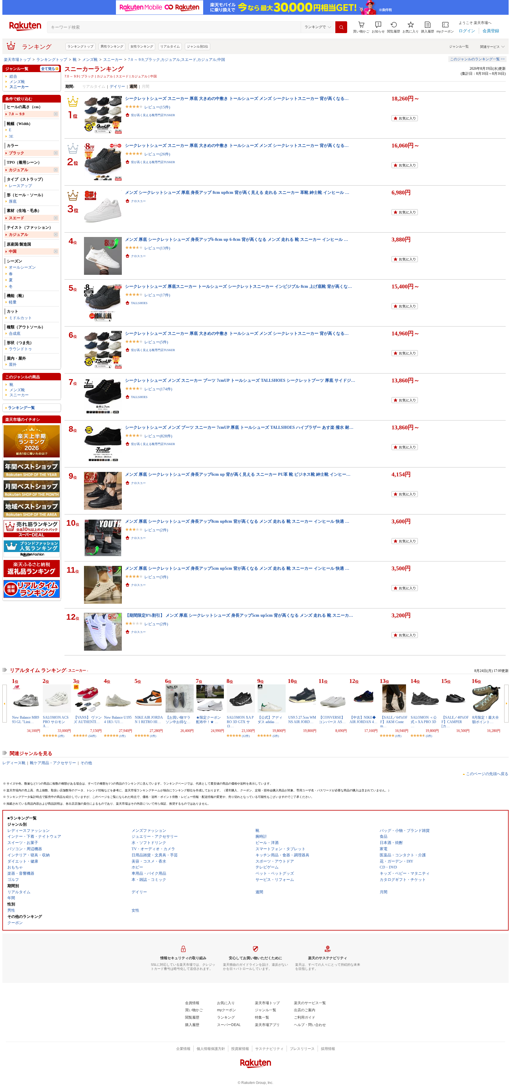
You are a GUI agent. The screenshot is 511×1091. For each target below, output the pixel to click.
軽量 (13, 302)
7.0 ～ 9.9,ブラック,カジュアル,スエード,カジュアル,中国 (176, 59)
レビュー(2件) (156, 530)
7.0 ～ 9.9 (17, 114)
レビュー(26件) (157, 154)
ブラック (16, 153)
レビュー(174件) (158, 389)
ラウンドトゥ (20, 349)
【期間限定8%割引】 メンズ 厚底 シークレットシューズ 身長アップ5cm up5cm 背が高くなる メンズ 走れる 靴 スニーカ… (239, 615)
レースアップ (20, 186)
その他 (86, 763)
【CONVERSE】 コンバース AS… (332, 719)
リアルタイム (170, 46)
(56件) (92, 736)
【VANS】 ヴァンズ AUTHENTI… (88, 719)
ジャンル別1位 (197, 46)
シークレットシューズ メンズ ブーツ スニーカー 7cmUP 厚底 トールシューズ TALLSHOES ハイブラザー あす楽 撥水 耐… (239, 427)
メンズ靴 (90, 59)
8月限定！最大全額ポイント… (485, 719)
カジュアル (18, 170)
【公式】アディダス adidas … (270, 719)
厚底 (13, 201)
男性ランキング (112, 46)
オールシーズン (22, 267)
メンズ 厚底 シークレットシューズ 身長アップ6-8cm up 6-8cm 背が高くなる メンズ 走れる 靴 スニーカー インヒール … (236, 239)
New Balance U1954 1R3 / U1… (118, 719)
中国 (13, 251)
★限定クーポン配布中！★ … (208, 719)
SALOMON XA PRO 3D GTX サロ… (240, 721)
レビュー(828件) (158, 436)
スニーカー (112, 59)
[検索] (341, 27)
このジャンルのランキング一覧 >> (477, 59)
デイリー (117, 86)
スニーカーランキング (94, 69)
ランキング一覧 (21, 407)
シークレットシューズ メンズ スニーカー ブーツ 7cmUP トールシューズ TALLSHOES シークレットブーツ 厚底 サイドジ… (240, 380)
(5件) (276, 736)
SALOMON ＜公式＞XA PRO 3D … (424, 721)
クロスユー (138, 201)
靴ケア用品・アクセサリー (53, 763)
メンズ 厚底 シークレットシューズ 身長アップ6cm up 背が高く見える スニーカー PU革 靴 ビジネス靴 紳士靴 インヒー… (237, 474)
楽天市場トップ (17, 59)
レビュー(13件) (157, 248)
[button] (378, 27)
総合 (13, 76)
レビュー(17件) (157, 295)
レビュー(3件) (156, 577)
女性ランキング (141, 46)
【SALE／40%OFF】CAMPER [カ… (455, 721)
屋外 (13, 364)
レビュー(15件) (157, 107)
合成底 (14, 333)
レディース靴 (13, 763)
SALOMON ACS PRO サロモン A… (56, 721)
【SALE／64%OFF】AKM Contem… (393, 721)
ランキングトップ (80, 46)
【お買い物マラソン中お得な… (178, 719)
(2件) (61, 736)
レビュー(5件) (156, 342)
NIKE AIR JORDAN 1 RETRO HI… (149, 719)
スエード (16, 218)
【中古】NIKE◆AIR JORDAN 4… (363, 719)
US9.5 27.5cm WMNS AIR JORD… (302, 719)
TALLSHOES (139, 303)
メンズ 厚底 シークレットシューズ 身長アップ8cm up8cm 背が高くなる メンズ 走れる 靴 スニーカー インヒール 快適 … (237, 521)
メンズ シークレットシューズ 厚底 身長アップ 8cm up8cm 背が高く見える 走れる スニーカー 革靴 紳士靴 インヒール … (237, 192)
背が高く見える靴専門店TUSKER (153, 115)
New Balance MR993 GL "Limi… (25, 719)
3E (11, 136)
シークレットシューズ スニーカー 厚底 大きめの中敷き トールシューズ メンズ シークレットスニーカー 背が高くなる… (237, 98)
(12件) (246, 736)
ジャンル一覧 (459, 46)
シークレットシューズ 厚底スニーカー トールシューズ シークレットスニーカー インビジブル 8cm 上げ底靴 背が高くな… (238, 286)
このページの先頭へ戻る (487, 774)
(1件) (122, 736)
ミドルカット (20, 318)
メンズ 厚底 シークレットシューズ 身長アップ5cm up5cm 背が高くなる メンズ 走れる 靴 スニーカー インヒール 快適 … (237, 568)
